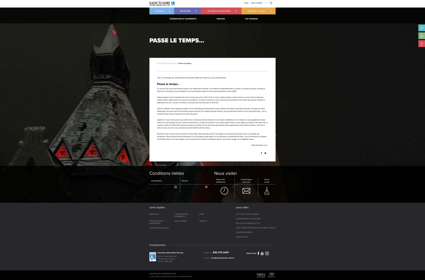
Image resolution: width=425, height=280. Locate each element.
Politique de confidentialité (162, 274)
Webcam (203, 221)
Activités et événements (219, 11)
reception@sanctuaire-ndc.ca (222, 258)
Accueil (160, 63)
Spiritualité (185, 11)
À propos (159, 11)
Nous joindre (256, 3)
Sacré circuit (242, 237)
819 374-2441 (221, 252)
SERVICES (221, 19)
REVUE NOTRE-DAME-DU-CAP (248, 223)
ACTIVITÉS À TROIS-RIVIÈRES (247, 214)
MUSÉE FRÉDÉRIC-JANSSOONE (248, 219)
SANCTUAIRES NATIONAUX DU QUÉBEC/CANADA (256, 228)
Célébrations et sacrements (183, 19)
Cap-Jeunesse (251, 19)
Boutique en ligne (256, 11)
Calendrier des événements (181, 215)
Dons (246, 3)
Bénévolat (154, 214)
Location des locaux (159, 228)
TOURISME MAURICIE (244, 232)
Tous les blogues (170, 63)
